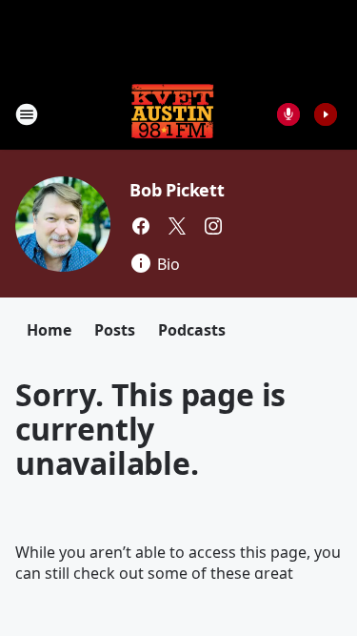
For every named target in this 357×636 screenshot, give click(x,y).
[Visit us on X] (177, 226)
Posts (114, 329)
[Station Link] (172, 114)
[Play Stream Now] (325, 114)
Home (49, 329)
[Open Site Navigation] (26, 114)
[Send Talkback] (288, 114)
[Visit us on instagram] (213, 226)
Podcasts (192, 329)
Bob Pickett (177, 189)
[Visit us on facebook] (140, 226)
